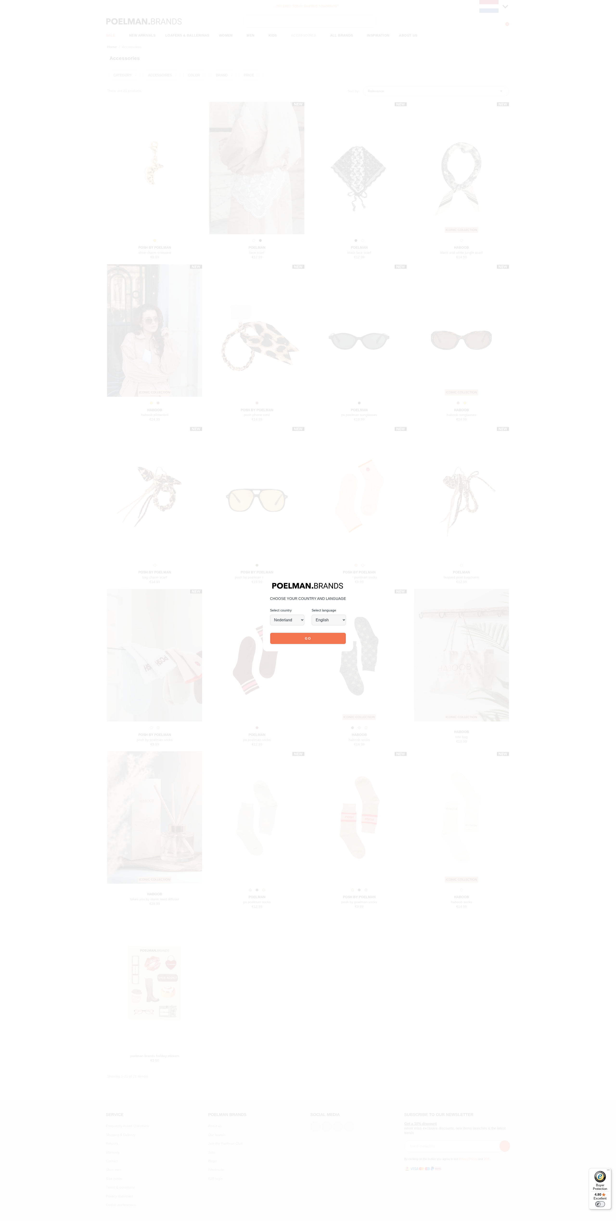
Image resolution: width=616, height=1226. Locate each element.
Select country (281, 610)
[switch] (600, 1204)
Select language (324, 610)
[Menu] (608, 1171)
